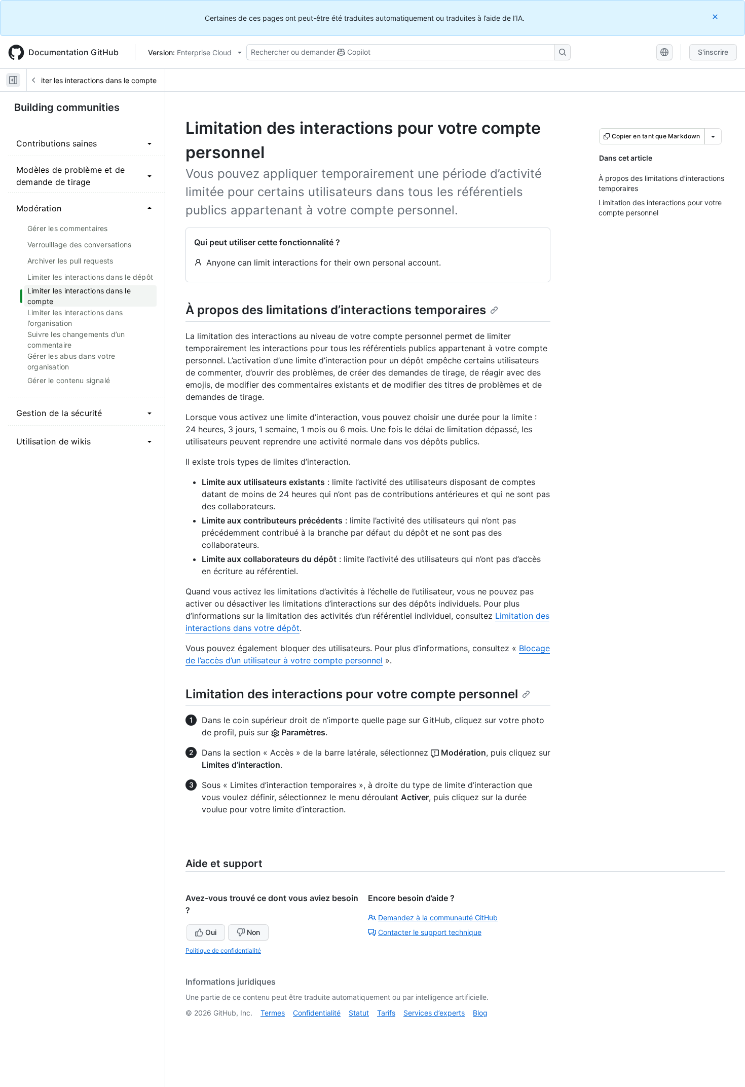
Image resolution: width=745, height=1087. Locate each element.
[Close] (716, 16)
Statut (359, 1012)
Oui (210, 932)
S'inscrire (713, 52)
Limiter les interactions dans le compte (93, 80)
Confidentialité (317, 1012)
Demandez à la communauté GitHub (438, 917)
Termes (272, 1012)
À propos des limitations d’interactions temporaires (335, 310)
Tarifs (386, 1012)
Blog (480, 1012)
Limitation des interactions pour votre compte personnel (351, 694)
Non (253, 932)
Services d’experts (434, 1012)
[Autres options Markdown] (713, 136)
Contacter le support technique (429, 932)
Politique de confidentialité (223, 950)
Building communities (67, 107)
